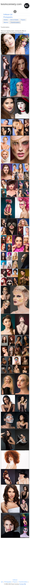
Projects (23, 19)
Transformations (15, 22)
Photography (8, 17)
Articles (6, 19)
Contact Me (22, 584)
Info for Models (14, 19)
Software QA (7, 14)
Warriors (6, 22)
